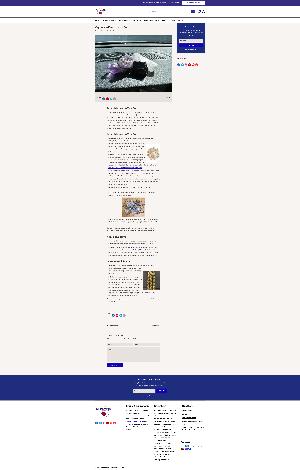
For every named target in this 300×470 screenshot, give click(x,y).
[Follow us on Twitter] (182, 64)
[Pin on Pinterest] (107, 98)
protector (134, 247)
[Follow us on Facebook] (178, 64)
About (164, 20)
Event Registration (150, 20)
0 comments (166, 97)
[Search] (193, 11)
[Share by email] (114, 98)
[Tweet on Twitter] (111, 98)
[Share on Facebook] (103, 98)
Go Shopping (123, 20)
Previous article (113, 325)
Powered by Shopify (119, 467)
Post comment (114, 365)
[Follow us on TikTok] (196, 64)
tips (147, 115)
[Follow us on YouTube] (193, 64)
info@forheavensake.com (135, 421)
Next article (155, 325)
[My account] (203, 11)
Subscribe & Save (193, 3)
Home (97, 20)
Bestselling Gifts (108, 20)
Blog (173, 20)
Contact (181, 20)
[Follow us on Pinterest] (189, 64)
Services (136, 20)
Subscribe (191, 45)
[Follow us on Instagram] (186, 64)
